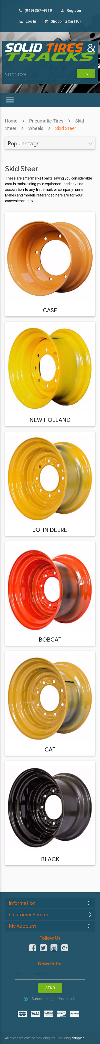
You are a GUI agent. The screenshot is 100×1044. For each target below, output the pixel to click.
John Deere (50, 529)
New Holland (50, 420)
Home (11, 121)
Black (50, 859)
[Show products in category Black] (50, 807)
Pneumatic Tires (46, 121)
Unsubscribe (67, 998)
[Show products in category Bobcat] (50, 588)
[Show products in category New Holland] (50, 368)
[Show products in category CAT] (50, 697)
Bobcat (50, 639)
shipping (78, 1038)
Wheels (35, 128)
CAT (50, 749)
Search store (15, 74)
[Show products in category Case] (50, 258)
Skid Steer (65, 128)
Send (50, 988)
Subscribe (40, 998)
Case (50, 310)
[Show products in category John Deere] (50, 478)
